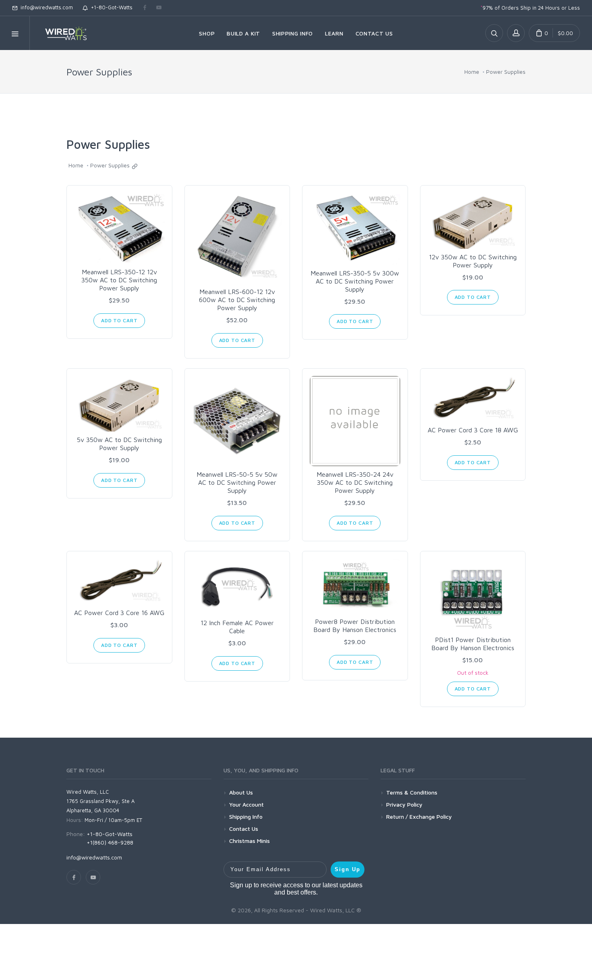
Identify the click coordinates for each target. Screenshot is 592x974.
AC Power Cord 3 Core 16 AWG (119, 612)
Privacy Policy (404, 804)
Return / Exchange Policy (419, 816)
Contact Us (243, 828)
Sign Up (347, 869)
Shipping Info (246, 816)
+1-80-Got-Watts (110, 7)
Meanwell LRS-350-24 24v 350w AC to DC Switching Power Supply (355, 482)
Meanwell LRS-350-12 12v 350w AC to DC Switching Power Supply (119, 280)
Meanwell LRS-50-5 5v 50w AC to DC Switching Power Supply (237, 482)
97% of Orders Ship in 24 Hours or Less (530, 7)
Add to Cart (119, 320)
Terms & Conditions (411, 792)
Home (471, 71)
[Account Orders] (515, 33)
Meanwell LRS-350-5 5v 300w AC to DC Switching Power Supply (354, 281)
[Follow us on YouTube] (158, 8)
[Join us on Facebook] (144, 8)
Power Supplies (506, 71)
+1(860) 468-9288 (110, 842)
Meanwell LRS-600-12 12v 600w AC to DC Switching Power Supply (237, 299)
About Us (241, 792)
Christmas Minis (249, 840)
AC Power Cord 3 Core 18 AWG (473, 430)
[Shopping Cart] (554, 33)
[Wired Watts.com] (61, 33)
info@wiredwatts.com (45, 7)
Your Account (246, 804)
